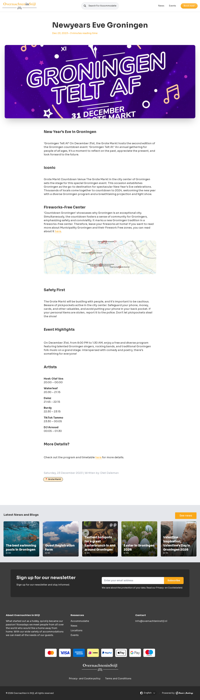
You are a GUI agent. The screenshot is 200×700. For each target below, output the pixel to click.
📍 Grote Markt (53, 479)
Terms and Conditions (118, 678)
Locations (76, 630)
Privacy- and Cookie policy (84, 678)
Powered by (168, 693)
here (58, 231)
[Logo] (19, 6)
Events (172, 5)
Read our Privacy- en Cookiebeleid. (164, 587)
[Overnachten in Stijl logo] (100, 667)
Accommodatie (80, 621)
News (161, 5)
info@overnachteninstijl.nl (151, 621)
